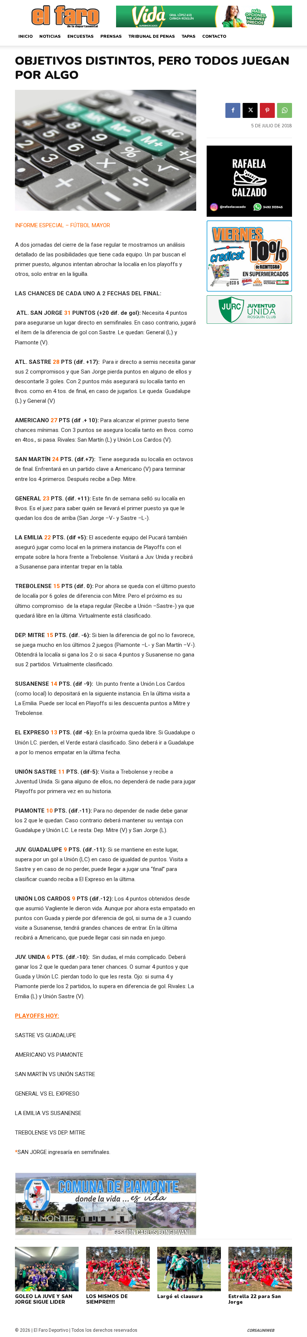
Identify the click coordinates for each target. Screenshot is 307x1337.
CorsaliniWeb (260, 1330)
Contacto (214, 36)
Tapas (188, 36)
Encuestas (80, 36)
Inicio (25, 36)
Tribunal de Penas (151, 36)
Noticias (50, 36)
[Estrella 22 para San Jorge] (260, 1269)
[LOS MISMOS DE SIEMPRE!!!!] (118, 1269)
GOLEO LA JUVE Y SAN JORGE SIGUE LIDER (43, 1299)
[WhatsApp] (284, 110)
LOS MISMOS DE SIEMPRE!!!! (107, 1299)
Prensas (111, 36)
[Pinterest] (267, 110)
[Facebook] (232, 110)
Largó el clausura (180, 1296)
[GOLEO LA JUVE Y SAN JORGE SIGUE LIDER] (47, 1269)
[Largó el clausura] (189, 1269)
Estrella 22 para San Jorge (254, 1299)
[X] (250, 110)
